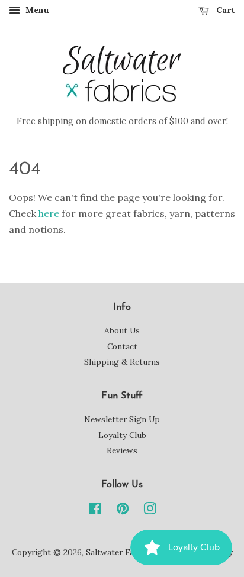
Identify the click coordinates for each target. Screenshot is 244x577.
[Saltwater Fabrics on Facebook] (95, 510)
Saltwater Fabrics (119, 552)
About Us (122, 330)
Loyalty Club (122, 435)
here (48, 213)
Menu (36, 10)
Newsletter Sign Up (122, 419)
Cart (224, 10)
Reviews (122, 450)
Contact (122, 346)
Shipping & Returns (122, 361)
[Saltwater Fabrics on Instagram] (149, 510)
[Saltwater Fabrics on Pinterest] (122, 510)
